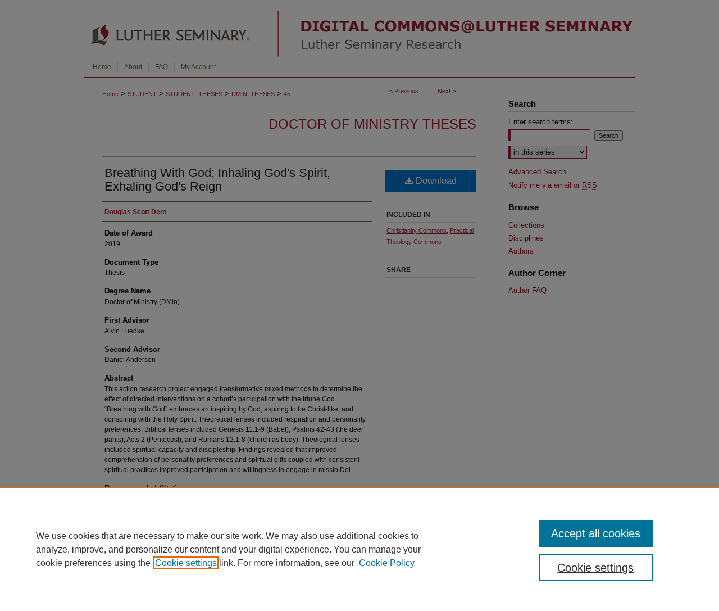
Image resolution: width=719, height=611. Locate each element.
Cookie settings (186, 563)
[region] (359, 549)
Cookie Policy (387, 563)
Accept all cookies (595, 533)
